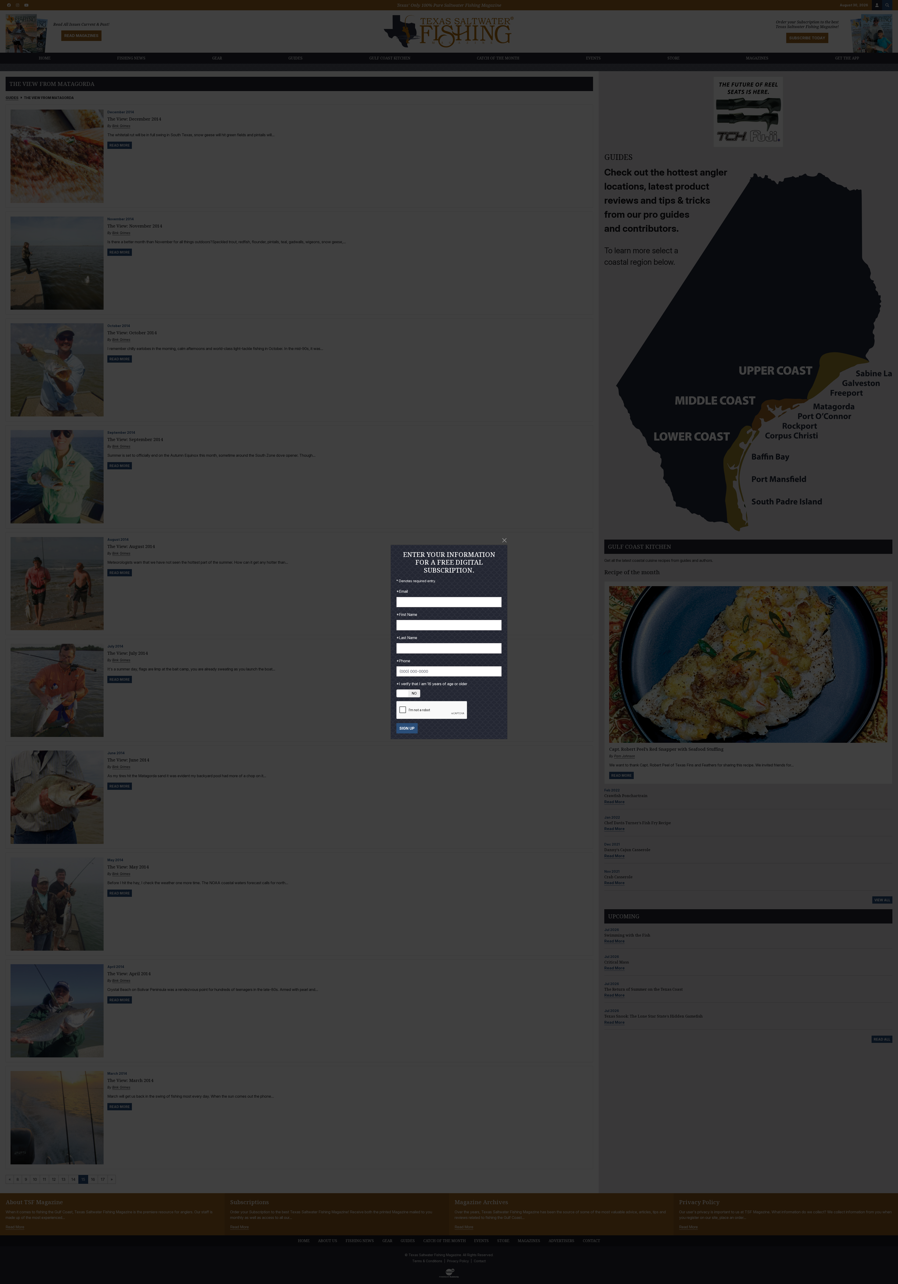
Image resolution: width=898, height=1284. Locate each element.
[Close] (504, 540)
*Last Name (406, 637)
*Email (402, 591)
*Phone (403, 661)
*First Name (406, 614)
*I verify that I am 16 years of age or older (431, 683)
